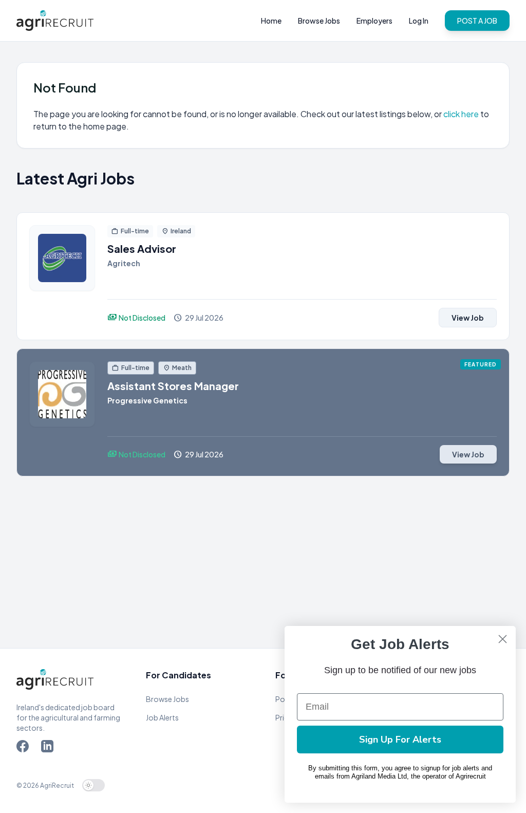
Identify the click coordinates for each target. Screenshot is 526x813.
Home (271, 20)
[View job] (62, 276)
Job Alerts (162, 717)
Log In (418, 20)
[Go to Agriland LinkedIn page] (49, 748)
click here (461, 113)
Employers (374, 20)
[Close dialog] (503, 639)
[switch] (93, 785)
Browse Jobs (319, 20)
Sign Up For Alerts (400, 739)
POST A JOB (477, 20)
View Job (468, 317)
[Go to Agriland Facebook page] (24, 748)
